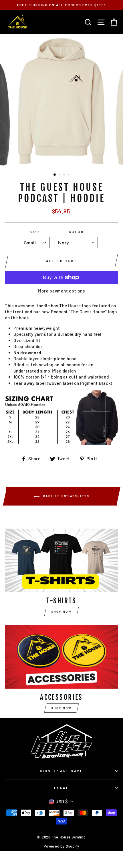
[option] (61, 5)
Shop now (61, 611)
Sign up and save (61, 771)
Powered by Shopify (61, 846)
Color (76, 232)
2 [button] (60, 175)
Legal (61, 787)
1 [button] (54, 174)
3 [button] (64, 175)
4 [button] (69, 175)
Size (35, 232)
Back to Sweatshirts (66, 496)
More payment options (61, 290)
